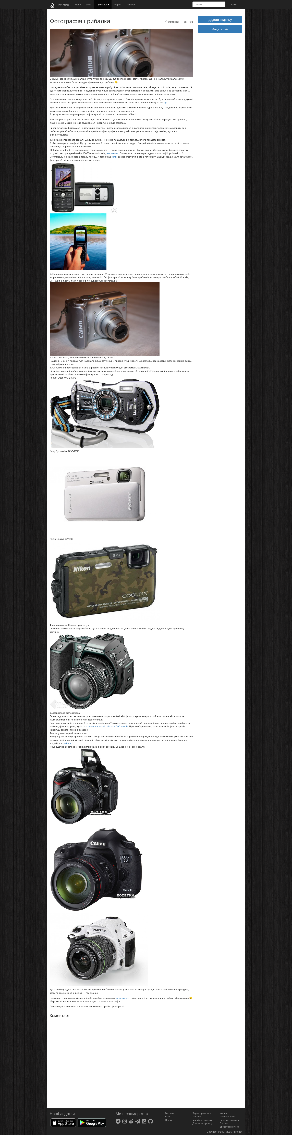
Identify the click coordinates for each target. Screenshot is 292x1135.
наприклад (112, 153)
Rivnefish (237, 1131)
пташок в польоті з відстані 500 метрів (107, 726)
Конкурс (131, 4)
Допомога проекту (202, 1123)
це (165, 102)
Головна (169, 1113)
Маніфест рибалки (202, 1119)
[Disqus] (121, 1061)
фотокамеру (122, 997)
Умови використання (227, 1114)
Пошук (168, 1119)
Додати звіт (220, 29)
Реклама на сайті (229, 1119)
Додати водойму (220, 19)
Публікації (101, 4)
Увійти (233, 4)
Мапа (78, 4)
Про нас (224, 1123)
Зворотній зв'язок (229, 1126)
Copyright (212, 1131)
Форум (117, 4)
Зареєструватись (201, 1113)
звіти (114, 156)
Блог (167, 1116)
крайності (68, 743)
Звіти (88, 4)
